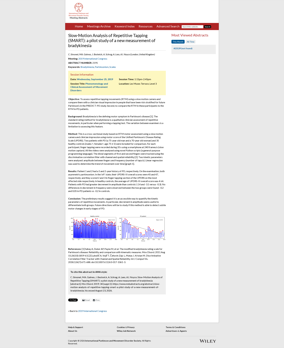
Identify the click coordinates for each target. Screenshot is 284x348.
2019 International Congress (92, 58)
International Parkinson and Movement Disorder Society (113, 340)
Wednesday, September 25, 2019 (95, 79)
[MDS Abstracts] (78, 18)
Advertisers (171, 331)
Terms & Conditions (175, 327)
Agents (183, 331)
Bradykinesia (87, 66)
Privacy (130, 327)
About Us (72, 331)
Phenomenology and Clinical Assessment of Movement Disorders (89, 87)
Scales (112, 66)
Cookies (121, 327)
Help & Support (75, 327)
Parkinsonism (102, 66)
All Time (190, 41)
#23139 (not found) (183, 48)
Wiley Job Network (126, 331)
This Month (178, 41)
